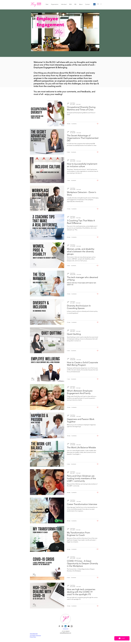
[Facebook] (59, 626)
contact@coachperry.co (65, 632)
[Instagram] (62, 626)
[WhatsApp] (72, 626)
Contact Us (65, 628)
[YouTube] (69, 626)
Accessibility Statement (35, 635)
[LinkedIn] (65, 626)
